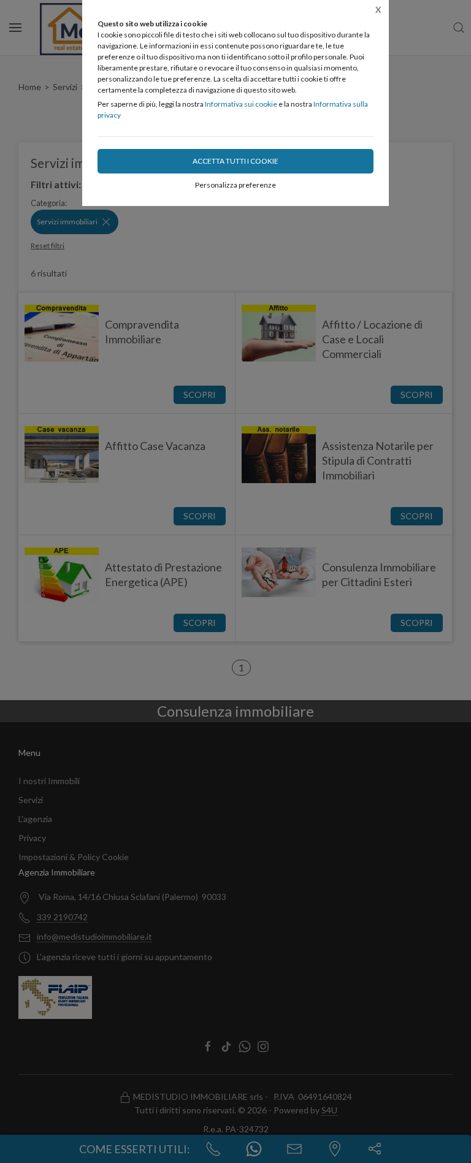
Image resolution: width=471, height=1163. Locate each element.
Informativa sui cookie (241, 104)
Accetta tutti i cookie (235, 161)
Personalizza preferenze (235, 184)
